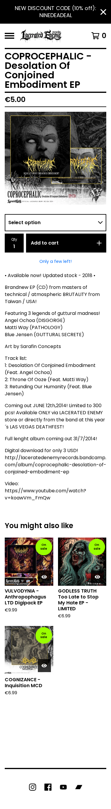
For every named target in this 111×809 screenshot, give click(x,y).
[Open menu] (9, 35)
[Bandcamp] (79, 787)
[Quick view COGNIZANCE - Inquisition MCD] (44, 665)
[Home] (41, 35)
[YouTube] (63, 787)
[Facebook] (48, 787)
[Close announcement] (103, 12)
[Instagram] (32, 787)
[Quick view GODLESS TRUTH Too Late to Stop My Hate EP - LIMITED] (97, 576)
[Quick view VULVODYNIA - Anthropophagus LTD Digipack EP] (44, 576)
